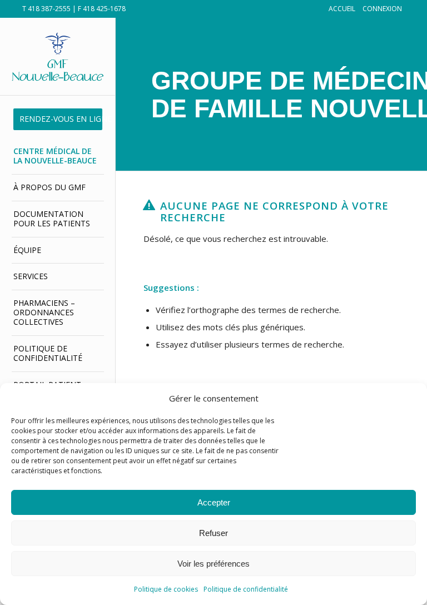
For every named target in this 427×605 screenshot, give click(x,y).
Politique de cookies (166, 589)
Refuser (213, 533)
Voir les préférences (213, 563)
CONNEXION (382, 8)
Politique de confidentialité (245, 589)
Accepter (213, 502)
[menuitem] (58, 119)
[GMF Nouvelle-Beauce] (58, 56)
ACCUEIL (342, 8)
